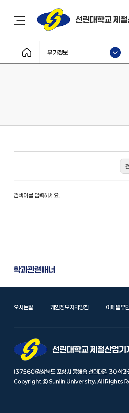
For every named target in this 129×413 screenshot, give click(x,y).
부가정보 (54, 52)
